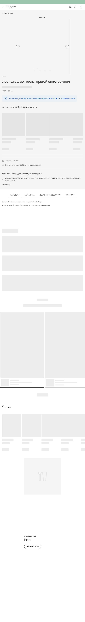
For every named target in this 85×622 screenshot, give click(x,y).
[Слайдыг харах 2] (40, 71)
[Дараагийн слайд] (67, 46)
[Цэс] (3, 7)
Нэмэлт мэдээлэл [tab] (51, 195)
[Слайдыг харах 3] (45, 71)
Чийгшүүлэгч (8, 13)
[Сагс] (81, 7)
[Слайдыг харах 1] (35, 71)
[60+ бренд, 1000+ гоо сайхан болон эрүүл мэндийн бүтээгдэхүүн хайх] (70, 7)
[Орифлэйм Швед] (10, 7)
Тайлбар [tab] (15, 195)
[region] (42, 46)
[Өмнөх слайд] (17, 46)
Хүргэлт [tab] (70, 195)
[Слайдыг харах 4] (50, 71)
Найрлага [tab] (29, 195)
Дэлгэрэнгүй (6, 184)
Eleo (4, 77)
